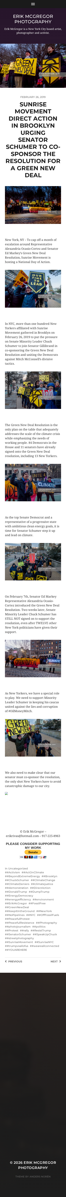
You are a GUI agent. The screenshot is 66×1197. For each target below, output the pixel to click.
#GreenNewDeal (18, 907)
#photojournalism (19, 926)
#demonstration (17, 888)
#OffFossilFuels (49, 915)
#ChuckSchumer (18, 880)
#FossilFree (38, 903)
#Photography (47, 922)
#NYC (31, 915)
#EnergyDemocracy (20, 895)
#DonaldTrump (17, 891)
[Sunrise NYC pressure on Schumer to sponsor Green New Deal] (33, 810)
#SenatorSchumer (19, 934)
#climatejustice (43, 884)
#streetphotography (20, 938)
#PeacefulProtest (18, 919)
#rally (25, 930)
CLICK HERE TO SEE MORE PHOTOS (28, 227)
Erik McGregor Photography (33, 19)
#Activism (13, 872)
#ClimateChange (44, 880)
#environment (44, 899)
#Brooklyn (50, 876)
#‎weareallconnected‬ (45, 946)
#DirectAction (41, 888)
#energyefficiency (19, 899)
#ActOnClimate (33, 872)
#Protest (12, 930)
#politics (39, 926)
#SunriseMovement (20, 942)
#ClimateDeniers (18, 884)
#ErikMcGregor (17, 903)
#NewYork (45, 911)
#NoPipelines (16, 915)
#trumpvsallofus (17, 946)
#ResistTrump (41, 930)
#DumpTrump (40, 891)
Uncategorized (18, 868)
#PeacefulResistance (20, 922)
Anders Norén (40, 1176)
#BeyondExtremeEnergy (23, 876)
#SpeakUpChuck (46, 934)
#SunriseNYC (45, 942)
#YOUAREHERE (17, 950)
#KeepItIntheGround (21, 911)
